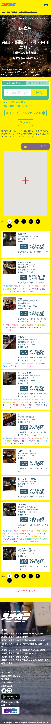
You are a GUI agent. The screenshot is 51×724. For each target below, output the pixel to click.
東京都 (33, 640)
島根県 (11, 653)
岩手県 (11, 633)
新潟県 (4, 636)
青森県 (4, 633)
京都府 (11, 650)
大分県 (33, 660)
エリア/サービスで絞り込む (25, 113)
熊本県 (26, 660)
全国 (8, 12)
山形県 (33, 633)
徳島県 (4, 656)
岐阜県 (26, 643)
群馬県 (11, 636)
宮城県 (18, 633)
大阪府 (35, 650)
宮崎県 (40, 660)
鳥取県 (4, 653)
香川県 (11, 656)
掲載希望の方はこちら (10, 675)
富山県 (4, 643)
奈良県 (18, 650)
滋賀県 (4, 650)
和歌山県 (27, 650)
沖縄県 (9, 663)
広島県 (26, 653)
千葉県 (26, 640)
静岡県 (33, 643)
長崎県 (18, 660)
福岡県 (4, 660)
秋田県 (26, 633)
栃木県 (11, 640)
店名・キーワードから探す (37, 83)
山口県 (33, 653)
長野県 (26, 636)
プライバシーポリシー (10, 682)
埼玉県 (18, 640)
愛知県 (40, 643)
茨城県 (4, 640)
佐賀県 (11, 660)
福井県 (18, 643)
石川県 (11, 643)
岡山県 (18, 653)
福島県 (40, 633)
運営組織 (5, 679)
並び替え (25, 122)
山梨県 (18, 636)
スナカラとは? (7, 672)
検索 (39, 92)
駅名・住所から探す (13, 83)
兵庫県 (42, 650)
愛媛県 (18, 656)
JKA (16, 722)
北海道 (4, 630)
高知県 (26, 656)
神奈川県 (41, 640)
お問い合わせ (7, 686)
